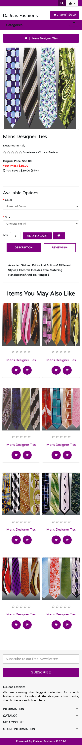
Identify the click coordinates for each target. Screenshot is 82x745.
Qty (5, 234)
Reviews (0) (59, 247)
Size (7, 217)
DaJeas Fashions (20, 15)
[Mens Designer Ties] (41, 88)
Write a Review (48, 152)
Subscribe (41, 672)
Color (8, 200)
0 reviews (29, 152)
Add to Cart (37, 236)
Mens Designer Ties (45, 38)
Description (23, 247)
